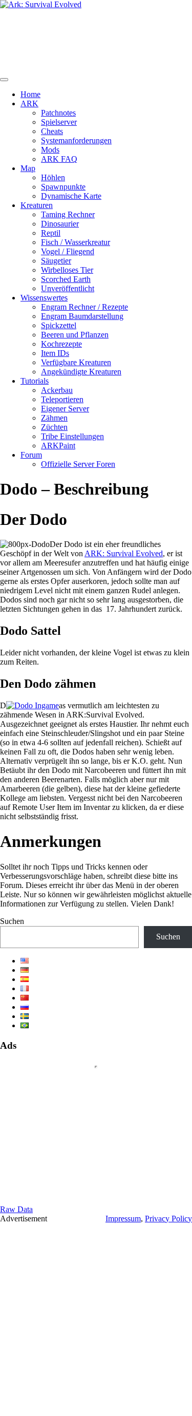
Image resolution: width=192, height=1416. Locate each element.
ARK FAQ (59, 159)
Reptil (50, 233)
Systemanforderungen (76, 140)
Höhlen (53, 177)
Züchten (54, 427)
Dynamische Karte (71, 196)
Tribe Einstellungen (72, 436)
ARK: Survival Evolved (123, 553)
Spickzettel (58, 325)
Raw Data (16, 1209)
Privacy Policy (168, 1218)
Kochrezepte (61, 343)
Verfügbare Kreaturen (76, 362)
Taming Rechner (68, 214)
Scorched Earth (66, 279)
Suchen (12, 921)
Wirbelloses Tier (67, 270)
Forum (31, 454)
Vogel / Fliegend (67, 251)
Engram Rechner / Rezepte (84, 307)
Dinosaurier (60, 223)
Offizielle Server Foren (78, 464)
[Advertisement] (96, 1319)
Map (27, 168)
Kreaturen (36, 205)
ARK (29, 103)
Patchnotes (58, 112)
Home (30, 94)
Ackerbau (57, 390)
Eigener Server (65, 408)
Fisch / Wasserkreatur (75, 242)
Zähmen (54, 417)
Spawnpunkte (63, 186)
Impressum (123, 1218)
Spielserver (59, 122)
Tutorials (34, 380)
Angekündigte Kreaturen (81, 371)
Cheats (52, 131)
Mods (50, 149)
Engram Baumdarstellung (82, 316)
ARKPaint (58, 445)
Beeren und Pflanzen (75, 334)
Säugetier (56, 260)
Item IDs (55, 353)
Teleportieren (62, 399)
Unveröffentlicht (67, 288)
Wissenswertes (44, 297)
